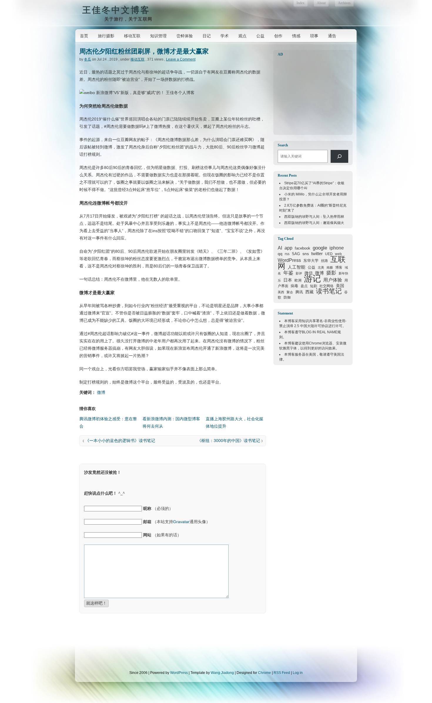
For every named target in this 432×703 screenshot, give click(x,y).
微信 (308, 273)
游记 (312, 278)
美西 (281, 292)
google (320, 248)
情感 (296, 36)
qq (280, 253)
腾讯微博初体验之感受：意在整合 (108, 422)
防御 (287, 297)
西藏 (309, 291)
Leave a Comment (180, 59)
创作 (278, 36)
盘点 (304, 286)
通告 (332, 36)
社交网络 (326, 286)
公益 (260, 36)
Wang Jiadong (222, 673)
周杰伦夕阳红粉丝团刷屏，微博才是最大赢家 (144, 51)
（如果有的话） (162, 535)
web (338, 254)
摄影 (331, 273)
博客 (338, 267)
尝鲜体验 (184, 36)
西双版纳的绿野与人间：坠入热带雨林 (314, 217)
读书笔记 (329, 291)
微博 (101, 392)
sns (305, 253)
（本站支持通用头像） (176, 521)
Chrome (315, 343)
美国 (340, 285)
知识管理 (158, 36)
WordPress (289, 260)
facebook (302, 248)
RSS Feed (282, 673)
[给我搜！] (339, 156)
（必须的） (158, 508)
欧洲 (298, 280)
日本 (287, 280)
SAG (296, 254)
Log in (298, 673)
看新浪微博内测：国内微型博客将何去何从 (171, 422)
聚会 (290, 292)
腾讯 (299, 292)
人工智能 (296, 267)
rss (287, 254)
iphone (336, 247)
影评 (299, 273)
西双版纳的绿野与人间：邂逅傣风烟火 (314, 223)
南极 (329, 267)
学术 (224, 36)
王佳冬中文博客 (116, 10)
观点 (242, 36)
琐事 (314, 36)
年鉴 (288, 273)
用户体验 (332, 279)
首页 (84, 36)
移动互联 (132, 36)
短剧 (313, 286)
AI (280, 247)
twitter (317, 253)
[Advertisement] (314, 96)
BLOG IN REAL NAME (319, 332)
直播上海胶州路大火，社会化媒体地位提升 (234, 422)
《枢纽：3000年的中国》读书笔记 (228, 440)
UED (329, 254)
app (288, 247)
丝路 (324, 261)
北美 (321, 267)
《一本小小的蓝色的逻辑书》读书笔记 (120, 440)
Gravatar (181, 521)
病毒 (294, 286)
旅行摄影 (106, 36)
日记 (206, 36)
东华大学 (311, 260)
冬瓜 (87, 59)
